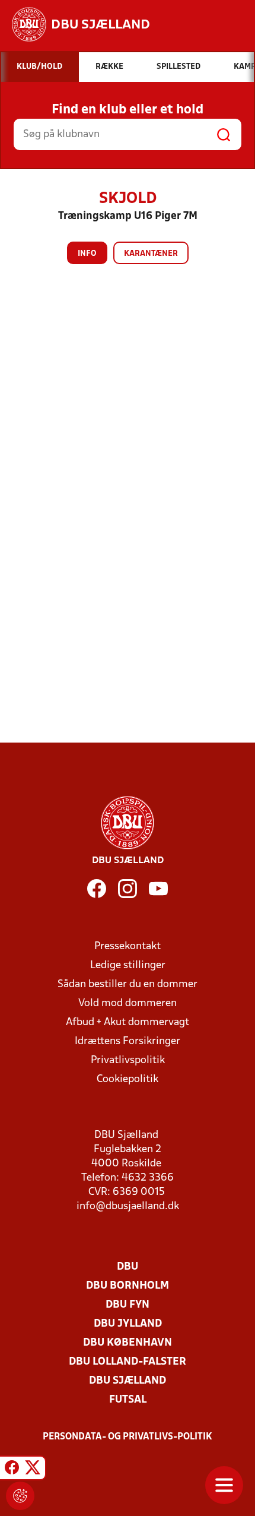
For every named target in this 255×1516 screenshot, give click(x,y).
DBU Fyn (127, 1305)
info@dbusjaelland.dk (127, 1206)
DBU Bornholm (127, 1286)
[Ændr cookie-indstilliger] (20, 1496)
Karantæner (151, 254)
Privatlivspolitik (128, 1060)
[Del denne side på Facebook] (12, 1469)
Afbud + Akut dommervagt (127, 1022)
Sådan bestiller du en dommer (127, 984)
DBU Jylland (128, 1324)
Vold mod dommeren (127, 1003)
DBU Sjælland (127, 1381)
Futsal (127, 1400)
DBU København (127, 1343)
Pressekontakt (127, 946)
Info (87, 254)
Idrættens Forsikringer (127, 1041)
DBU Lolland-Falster (127, 1362)
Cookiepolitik (127, 1079)
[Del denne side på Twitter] (32, 1469)
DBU (127, 1267)
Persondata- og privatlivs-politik (127, 1437)
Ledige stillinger (127, 965)
